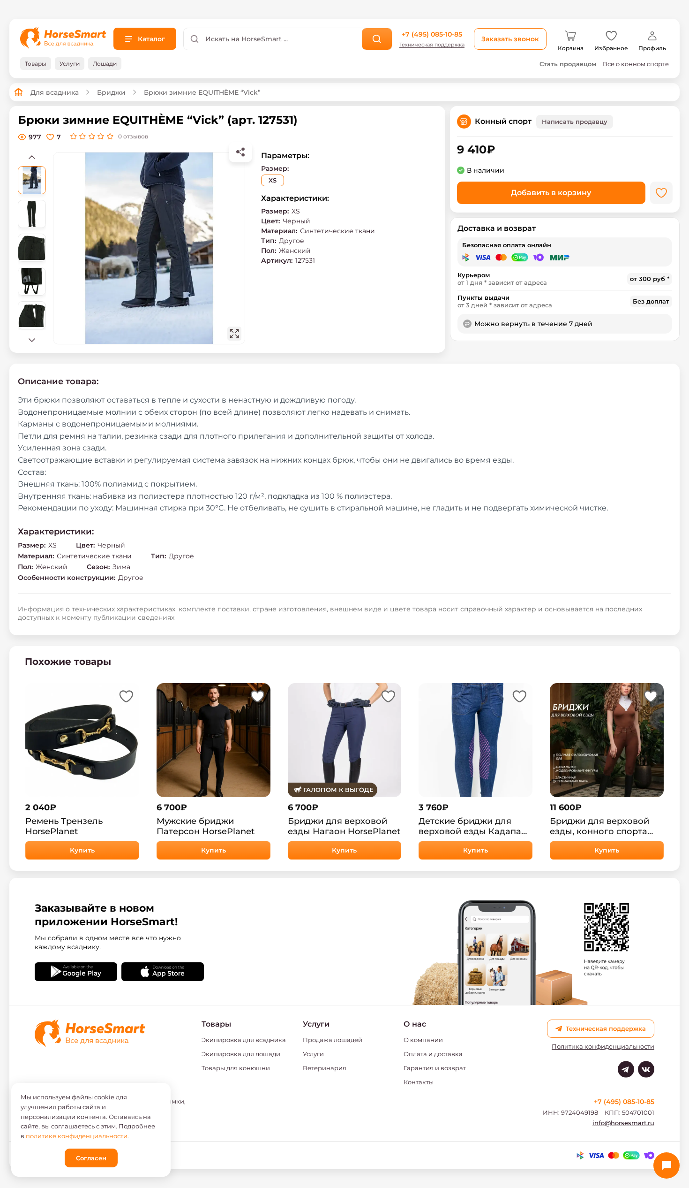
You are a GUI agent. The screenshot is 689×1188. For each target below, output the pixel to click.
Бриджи (111, 92)
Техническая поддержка (431, 44)
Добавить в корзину (551, 192)
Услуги (313, 1054)
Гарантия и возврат (435, 1068)
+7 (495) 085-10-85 (432, 34)
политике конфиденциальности (76, 1136)
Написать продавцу (574, 121)
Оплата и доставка (433, 1054)
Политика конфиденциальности (603, 1046)
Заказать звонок (510, 39)
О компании (423, 1039)
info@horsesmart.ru (623, 1123)
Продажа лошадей (332, 1039)
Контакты (419, 1082)
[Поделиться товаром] (240, 152)
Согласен (91, 1158)
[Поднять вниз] (32, 339)
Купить (82, 850)
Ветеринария (324, 1068)
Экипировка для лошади (241, 1054)
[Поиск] (377, 39)
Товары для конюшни (236, 1068)
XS (273, 180)
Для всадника (54, 92)
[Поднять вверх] (32, 156)
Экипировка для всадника (244, 1039)
